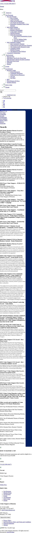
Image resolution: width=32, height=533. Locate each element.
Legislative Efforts (15, 48)
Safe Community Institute (14, 42)
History (2, 122)
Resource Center (11, 70)
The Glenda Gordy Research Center (20, 47)
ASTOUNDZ (10, 532)
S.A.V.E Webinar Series (20, 39)
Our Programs (7, 491)
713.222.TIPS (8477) (6, 464)
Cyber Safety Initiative (16, 31)
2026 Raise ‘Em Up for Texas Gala (16, 58)
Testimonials (3, 117)
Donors (9, 64)
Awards (2, 116)
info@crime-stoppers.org (8, 510)
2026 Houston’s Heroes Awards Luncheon (18, 59)
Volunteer (9, 62)
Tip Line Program (11, 16)
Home (1, 110)
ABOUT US (8, 110)
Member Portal (7, 493)
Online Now (3, 484)
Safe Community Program (17, 44)
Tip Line (12, 76)
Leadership (3, 114)
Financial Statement (8, 523)
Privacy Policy (7, 520)
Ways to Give (10, 56)
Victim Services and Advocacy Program (21, 45)
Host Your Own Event (13, 61)
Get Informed (7, 497)
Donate (5, 500)
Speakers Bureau (11, 82)
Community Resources (16, 73)
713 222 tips (8, 98)
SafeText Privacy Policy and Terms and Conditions (17, 522)
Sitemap (5, 525)
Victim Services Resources (17, 75)
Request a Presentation (16, 30)
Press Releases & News (13, 81)
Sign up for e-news (5, 517)
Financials (2, 123)
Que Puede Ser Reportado (17, 22)
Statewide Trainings (19, 41)
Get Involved (6, 494)
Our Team (2, 113)
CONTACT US (11, 95)
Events (5, 496)
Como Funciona (14, 19)
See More (12, 78)
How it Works (14, 18)
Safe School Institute (12, 27)
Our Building (3, 119)
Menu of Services (15, 28)
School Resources (15, 72)
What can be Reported (16, 21)
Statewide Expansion (16, 34)
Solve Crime (6, 499)
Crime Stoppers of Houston (7, 0)
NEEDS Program (15, 33)
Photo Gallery (4, 120)
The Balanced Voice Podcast (18, 51)
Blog (8, 79)
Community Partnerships (13, 53)
